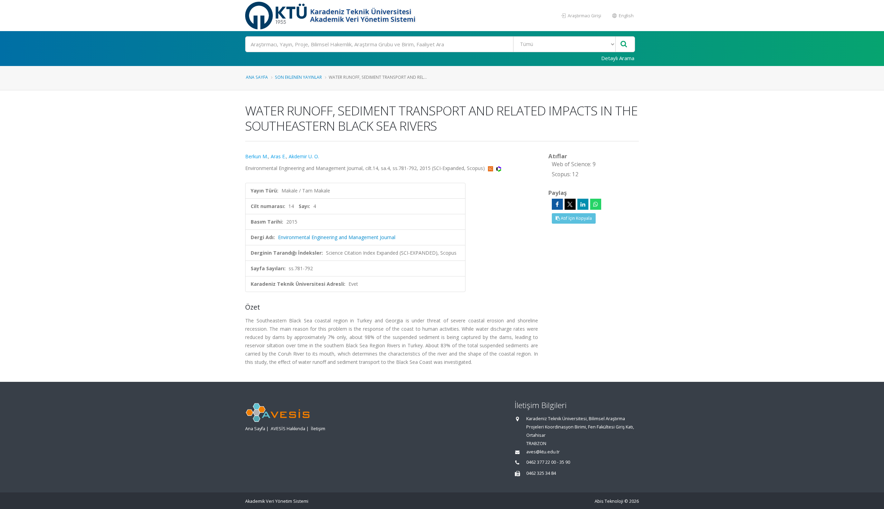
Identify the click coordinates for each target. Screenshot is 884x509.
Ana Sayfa (257, 77)
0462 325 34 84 (541, 473)
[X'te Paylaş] (570, 204)
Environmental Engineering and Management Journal (336, 237)
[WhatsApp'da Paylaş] (595, 204)
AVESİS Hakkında (288, 429)
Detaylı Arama (617, 58)
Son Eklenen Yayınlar (298, 77)
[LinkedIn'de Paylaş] (582, 204)
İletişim (318, 429)
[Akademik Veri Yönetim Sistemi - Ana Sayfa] (276, 15)
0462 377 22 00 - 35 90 (548, 462)
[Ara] (624, 44)
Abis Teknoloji (609, 501)
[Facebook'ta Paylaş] (557, 204)
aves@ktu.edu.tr (543, 452)
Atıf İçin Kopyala (576, 218)
